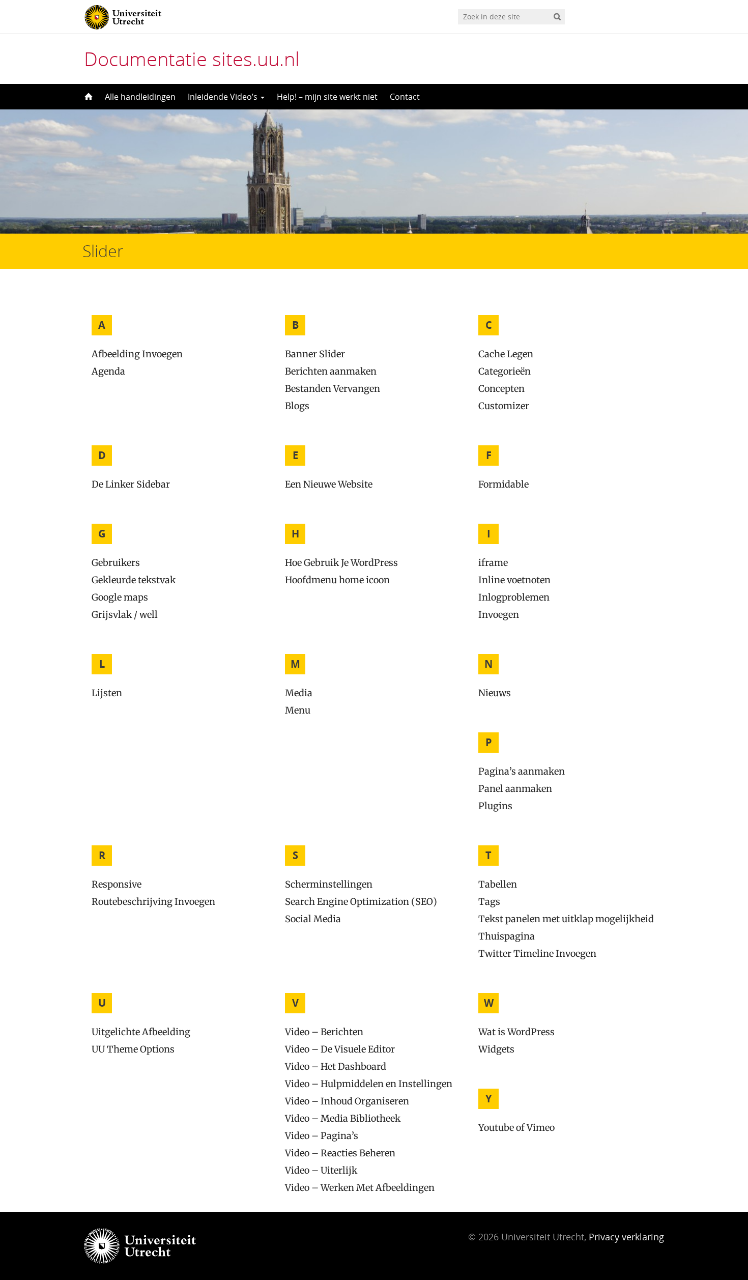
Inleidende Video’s (224, 96)
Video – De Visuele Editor (340, 1049)
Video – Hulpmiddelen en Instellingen (368, 1084)
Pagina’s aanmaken (521, 771)
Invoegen (498, 614)
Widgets (496, 1049)
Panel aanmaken (515, 788)
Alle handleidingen (140, 96)
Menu (297, 710)
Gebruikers (116, 562)
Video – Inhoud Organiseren (347, 1101)
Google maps (120, 597)
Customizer (503, 406)
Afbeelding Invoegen (137, 354)
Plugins (495, 806)
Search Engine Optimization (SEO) (361, 901)
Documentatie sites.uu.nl (192, 58)
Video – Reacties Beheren (340, 1153)
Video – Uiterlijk (321, 1170)
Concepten (501, 388)
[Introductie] (87, 96)
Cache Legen (505, 354)
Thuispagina (506, 936)
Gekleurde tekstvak (134, 580)
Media (298, 693)
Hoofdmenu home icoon (337, 580)
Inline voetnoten (514, 580)
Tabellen (497, 884)
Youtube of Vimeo (516, 1127)
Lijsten (107, 693)
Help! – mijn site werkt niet (327, 96)
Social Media (313, 919)
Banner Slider (315, 354)
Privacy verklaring (626, 1237)
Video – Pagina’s (321, 1136)
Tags (489, 901)
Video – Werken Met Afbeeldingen (360, 1187)
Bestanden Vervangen (332, 388)
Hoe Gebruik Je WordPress (341, 562)
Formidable (503, 484)
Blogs (297, 406)
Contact (405, 96)
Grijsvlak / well (125, 614)
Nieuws (494, 693)
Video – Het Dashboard (335, 1066)
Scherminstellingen (328, 884)
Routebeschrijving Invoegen (153, 901)
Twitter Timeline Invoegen (537, 953)
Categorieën (504, 371)
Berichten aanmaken (331, 371)
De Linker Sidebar (131, 484)
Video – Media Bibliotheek (342, 1118)
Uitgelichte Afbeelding (141, 1032)
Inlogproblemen (514, 597)
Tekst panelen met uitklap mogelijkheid (566, 919)
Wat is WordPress (516, 1032)
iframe (493, 562)
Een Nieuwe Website (328, 484)
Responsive (116, 884)
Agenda (108, 371)
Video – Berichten (324, 1032)
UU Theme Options (133, 1049)
